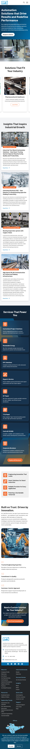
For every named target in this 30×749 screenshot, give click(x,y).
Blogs (17, 682)
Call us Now (19, 703)
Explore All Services (15, 456)
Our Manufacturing (5, 674)
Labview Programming (6, 710)
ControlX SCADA (5, 712)
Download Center (5, 691)
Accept (11, 746)
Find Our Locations (20, 693)
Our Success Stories (21, 676)
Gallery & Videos (5, 693)
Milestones (4, 670)
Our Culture (4, 672)
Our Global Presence (6, 684)
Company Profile (5, 668)
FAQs (17, 705)
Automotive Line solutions (5, 700)
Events (17, 686)
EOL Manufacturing (6, 703)
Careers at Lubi (20, 695)
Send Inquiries (19, 691)
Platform (3, 682)
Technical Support (20, 701)
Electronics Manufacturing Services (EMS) (7, 706)
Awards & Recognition (6, 678)
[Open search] (24, 2)
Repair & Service (5, 680)
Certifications (4, 676)
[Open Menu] (27, 2)
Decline (19, 746)
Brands (17, 668)
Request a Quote (8, 31)
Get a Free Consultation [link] (15, 617)
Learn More (15, 103)
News (17, 684)
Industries (18, 670)
